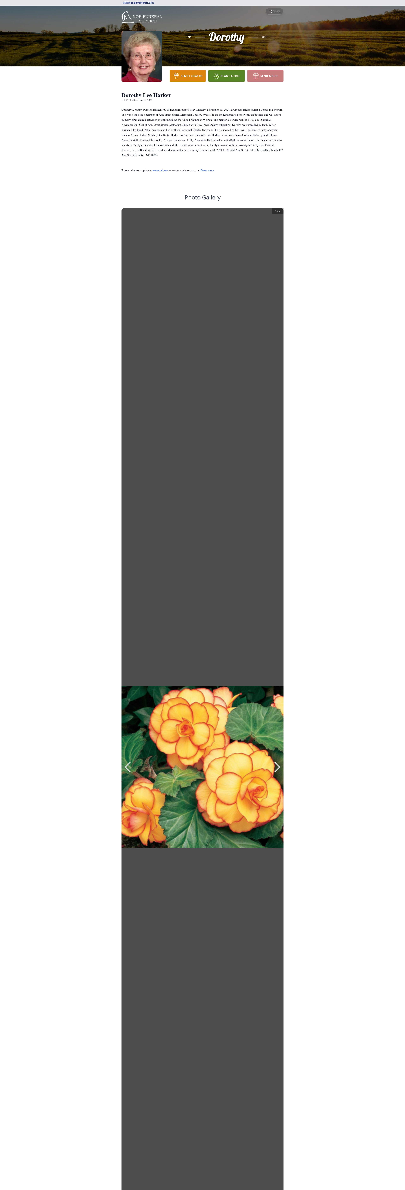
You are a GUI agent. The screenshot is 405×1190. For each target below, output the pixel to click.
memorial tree (160, 170)
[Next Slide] (277, 767)
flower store (207, 170)
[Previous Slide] (128, 767)
